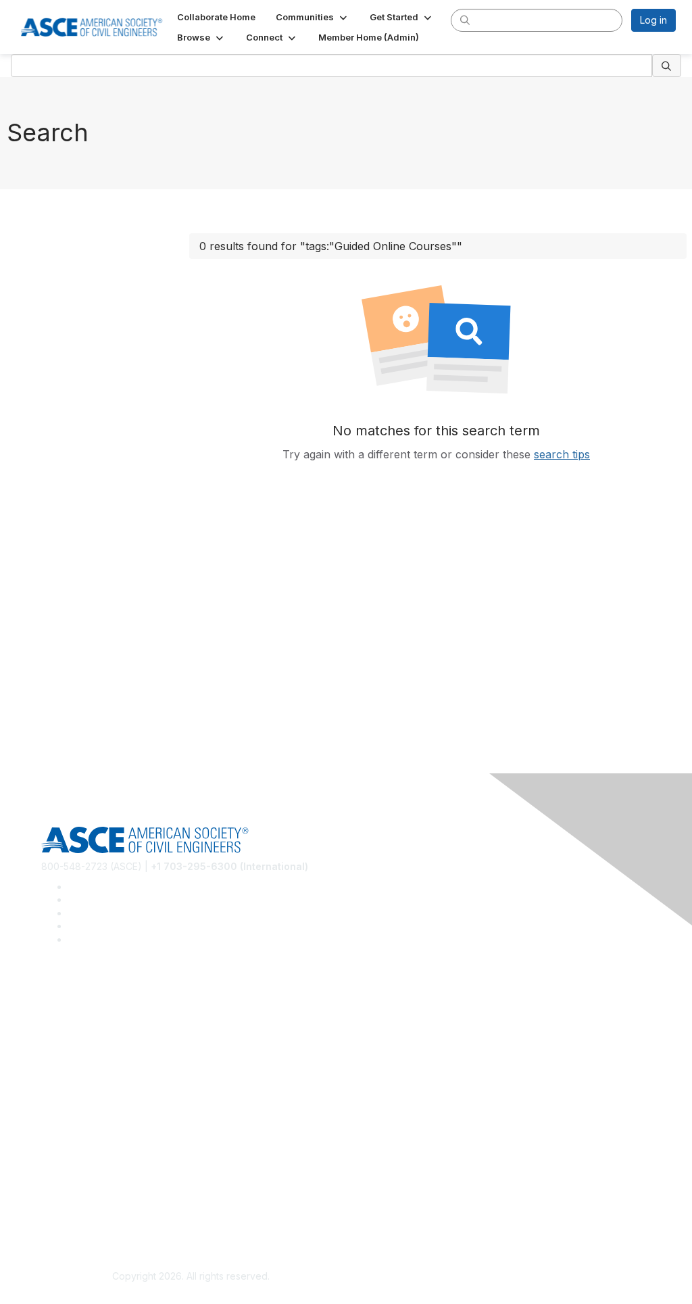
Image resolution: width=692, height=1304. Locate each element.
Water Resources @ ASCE (99, 997)
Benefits (59, 1115)
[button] (313, 17)
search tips (562, 454)
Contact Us (65, 1135)
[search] (465, 19)
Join (50, 1095)
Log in (653, 20)
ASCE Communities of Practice (108, 1037)
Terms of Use (71, 1213)
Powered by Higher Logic (501, 1277)
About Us (61, 1193)
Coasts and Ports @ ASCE (98, 1017)
